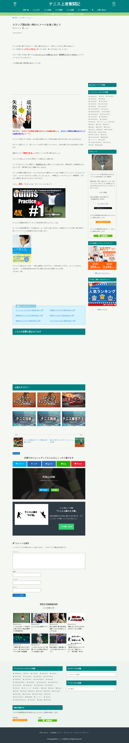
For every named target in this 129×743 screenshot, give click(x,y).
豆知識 (91, 145)
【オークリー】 (103, 122)
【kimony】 (106, 109)
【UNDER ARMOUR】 (96, 142)
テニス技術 (47, 10)
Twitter (44, 490)
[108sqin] (100, 129)
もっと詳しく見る (103, 203)
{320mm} (104, 134)
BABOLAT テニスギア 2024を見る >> (28, 315)
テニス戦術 (58, 10)
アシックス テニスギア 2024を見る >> (29, 310)
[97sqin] (99, 124)
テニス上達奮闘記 (64, 4)
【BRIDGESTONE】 (95, 111)
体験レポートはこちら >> (102, 273)
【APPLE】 (108, 142)
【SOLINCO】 (103, 106)
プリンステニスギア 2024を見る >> (62, 321)
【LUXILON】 (93, 116)
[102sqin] (107, 127)
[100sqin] (99, 127)
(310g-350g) (103, 132)
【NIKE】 (112, 122)
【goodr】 (102, 139)
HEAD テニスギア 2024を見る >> (61, 315)
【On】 (102, 96)
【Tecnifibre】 (104, 101)
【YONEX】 (111, 96)
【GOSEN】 (104, 119)
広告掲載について (55, 732)
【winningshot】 (94, 114)
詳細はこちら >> (102, 309)
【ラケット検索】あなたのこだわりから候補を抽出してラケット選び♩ (65, 14)
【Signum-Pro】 (106, 114)
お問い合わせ (101, 10)
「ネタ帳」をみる (66, 526)
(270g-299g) (109, 129)
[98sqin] (107, 124)
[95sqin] (92, 124)
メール (15, 579)
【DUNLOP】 (93, 101)
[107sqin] (92, 129)
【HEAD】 (102, 99)
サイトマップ (68, 732)
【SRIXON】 (93, 104)
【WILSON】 (93, 99)
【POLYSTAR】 (104, 104)
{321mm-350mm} (94, 137)
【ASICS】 (93, 122)
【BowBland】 (104, 116)
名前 (15, 571)
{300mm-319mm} (94, 134)
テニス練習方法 (83, 10)
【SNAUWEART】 (95, 109)
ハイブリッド (93, 139)
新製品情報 (105, 137)
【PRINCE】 (93, 106)
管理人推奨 (99, 145)
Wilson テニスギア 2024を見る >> (27, 321)
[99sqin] (92, 127)
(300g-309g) (93, 132)
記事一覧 (26, 10)
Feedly (54, 490)
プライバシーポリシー (82, 732)
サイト (15, 587)
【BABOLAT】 (93, 96)
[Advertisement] (49, 38)
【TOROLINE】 (94, 119)
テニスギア (36, 10)
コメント (15, 552)
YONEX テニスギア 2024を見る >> (61, 310)
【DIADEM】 (107, 111)
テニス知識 (70, 10)
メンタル (17, 453)
